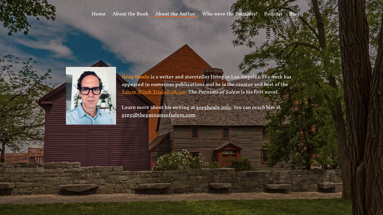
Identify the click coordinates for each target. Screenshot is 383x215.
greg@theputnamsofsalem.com (158, 114)
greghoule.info (213, 107)
